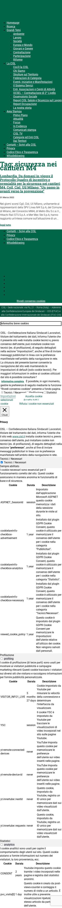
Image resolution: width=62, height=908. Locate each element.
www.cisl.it (18, 436)
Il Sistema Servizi (23, 85)
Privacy (11, 148)
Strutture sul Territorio (25, 74)
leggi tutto (5, 225)
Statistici (51, 392)
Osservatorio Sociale (25, 96)
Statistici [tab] (5, 841)
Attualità (18, 118)
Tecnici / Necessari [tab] (11, 458)
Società (17, 41)
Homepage (13, 22)
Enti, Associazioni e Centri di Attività (34, 89)
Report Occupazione (25, 104)
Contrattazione (21, 52)
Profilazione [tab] (7, 655)
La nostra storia (22, 107)
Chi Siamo (19, 71)
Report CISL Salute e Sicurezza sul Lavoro (37, 100)
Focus (16, 122)
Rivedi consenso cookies (31, 301)
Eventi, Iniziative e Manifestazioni (32, 82)
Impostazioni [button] (8, 396)
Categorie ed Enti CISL (26, 137)
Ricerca (11, 26)
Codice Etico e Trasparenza (22, 152)
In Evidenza (20, 126)
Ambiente (18, 34)
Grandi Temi (14, 30)
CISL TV (17, 133)
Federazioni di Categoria (27, 78)
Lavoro (17, 37)
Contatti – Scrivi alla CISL (21, 144)
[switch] (2, 658)
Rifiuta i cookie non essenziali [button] (36, 403)
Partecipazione (22, 56)
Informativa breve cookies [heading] (15, 323)
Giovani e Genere (23, 48)
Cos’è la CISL (20, 67)
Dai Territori (19, 141)
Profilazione (36, 392)
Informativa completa (12, 381)
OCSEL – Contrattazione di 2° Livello (34, 93)
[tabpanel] (31, 560)
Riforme (17, 59)
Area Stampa (14, 111)
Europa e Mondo (22, 45)
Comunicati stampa (24, 130)
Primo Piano (20, 115)
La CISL (11, 63)
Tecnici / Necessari (15, 392)
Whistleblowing (15, 155)
